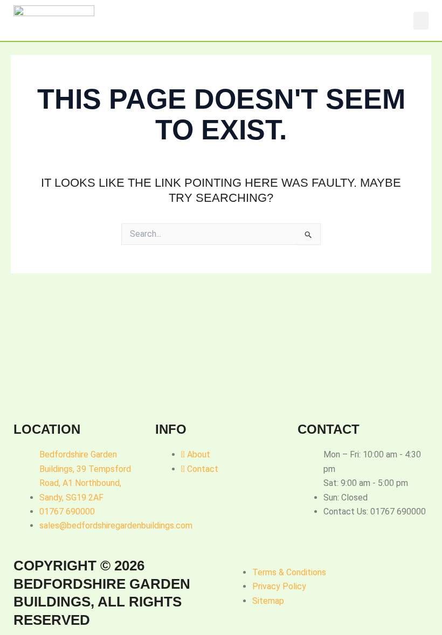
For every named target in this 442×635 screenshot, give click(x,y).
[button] (421, 21)
